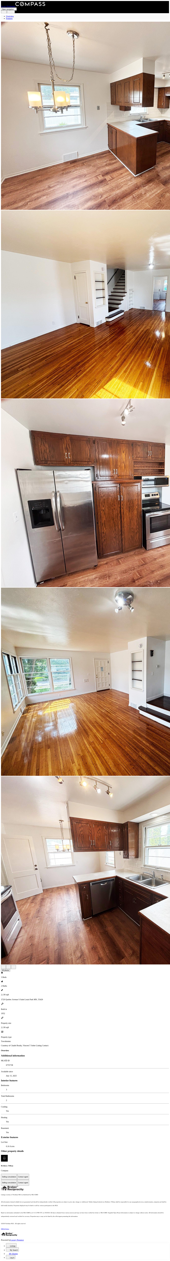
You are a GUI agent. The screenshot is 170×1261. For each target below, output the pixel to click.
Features (9, 18)
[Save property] (8, 967)
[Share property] (13, 967)
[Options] (3, 967)
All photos (5, 970)
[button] (85, 116)
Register (11, 12)
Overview (10, 16)
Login (4, 12)
